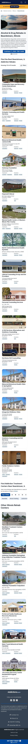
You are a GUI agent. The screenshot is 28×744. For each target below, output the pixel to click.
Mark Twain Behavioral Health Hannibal (12, 645)
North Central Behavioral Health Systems (13, 249)
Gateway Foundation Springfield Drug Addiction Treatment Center (14, 556)
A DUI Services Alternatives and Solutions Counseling (13, 331)
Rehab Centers (7, 11)
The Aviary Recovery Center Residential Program (12, 673)
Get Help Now (6, 6)
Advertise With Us (14, 725)
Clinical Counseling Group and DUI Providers (14, 275)
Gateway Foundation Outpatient (13, 585)
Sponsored (22, 6)
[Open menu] (25, 2)
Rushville (4, 498)
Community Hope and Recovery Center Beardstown (13, 85)
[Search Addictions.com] (21, 2)
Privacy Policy (14, 735)
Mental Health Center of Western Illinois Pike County (13, 221)
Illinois (14, 11)
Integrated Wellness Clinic (11, 412)
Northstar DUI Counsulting (11, 358)
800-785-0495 (14, 6)
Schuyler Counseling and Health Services (13, 113)
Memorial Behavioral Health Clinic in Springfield (13, 385)
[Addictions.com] (1, 11)
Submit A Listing (15, 722)
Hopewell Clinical (8, 194)
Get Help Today (13, 741)
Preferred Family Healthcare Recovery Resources (12, 615)
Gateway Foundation (9, 168)
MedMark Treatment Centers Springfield (12, 528)
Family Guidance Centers (11, 466)
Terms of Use (14, 732)
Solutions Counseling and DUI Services (12, 439)
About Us (15, 718)
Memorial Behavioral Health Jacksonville (11, 141)
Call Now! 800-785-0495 (14, 51)
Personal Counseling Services (12, 302)
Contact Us (15, 715)
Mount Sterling (14, 498)
